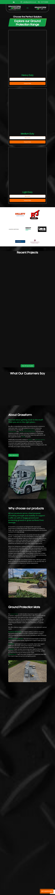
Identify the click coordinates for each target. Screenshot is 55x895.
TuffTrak (23, 437)
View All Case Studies (27, 366)
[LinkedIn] (13, 2)
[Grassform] (14, 8)
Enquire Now (27, 83)
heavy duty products (28, 430)
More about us (14, 455)
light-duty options (40, 439)
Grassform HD (12, 431)
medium (30, 439)
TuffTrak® (20, 639)
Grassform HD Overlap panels (27, 431)
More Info (27, 79)
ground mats (14, 614)
